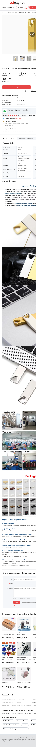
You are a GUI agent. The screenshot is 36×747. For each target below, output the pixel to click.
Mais (3, 732)
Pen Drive (25, 725)
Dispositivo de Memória (24, 12)
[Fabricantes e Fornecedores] (18, 3)
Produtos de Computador (11, 12)
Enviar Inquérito (16, 87)
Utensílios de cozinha (7, 702)
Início (3, 12)
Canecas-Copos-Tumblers (8, 699)
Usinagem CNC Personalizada (24, 705)
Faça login (5, 131)
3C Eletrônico (20, 699)
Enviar (16, 602)
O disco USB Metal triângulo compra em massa (15, 729)
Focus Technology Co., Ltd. (29, 737)
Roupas (19, 702)
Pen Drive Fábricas (8, 721)
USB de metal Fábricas (22, 721)
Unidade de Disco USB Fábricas (11, 725)
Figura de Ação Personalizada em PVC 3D (12, 705)
